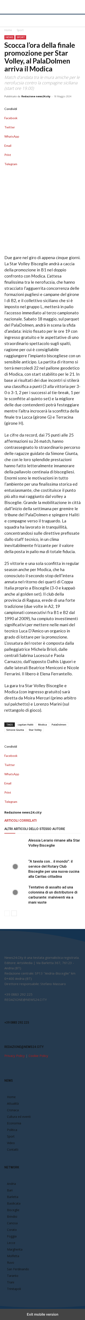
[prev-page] (7, 913)
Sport (20, 30)
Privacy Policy (14, 1055)
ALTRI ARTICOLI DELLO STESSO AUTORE (34, 829)
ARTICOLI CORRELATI (20, 821)
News (9, 37)
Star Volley (35, 729)
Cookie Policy (38, 1055)
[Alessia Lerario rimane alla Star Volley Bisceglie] (15, 845)
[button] (7, 20)
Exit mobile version (42, 1314)
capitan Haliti (25, 724)
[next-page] (14, 913)
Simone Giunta (15, 729)
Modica (42, 724)
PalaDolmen (59, 724)
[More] (42, 168)
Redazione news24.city (35, 96)
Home (8, 30)
